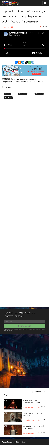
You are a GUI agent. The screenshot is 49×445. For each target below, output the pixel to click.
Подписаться (24, 326)
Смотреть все (39, 391)
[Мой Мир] (22, 62)
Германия (22, 94)
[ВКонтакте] (16, 62)
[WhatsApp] (29, 62)
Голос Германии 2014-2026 (14, 442)
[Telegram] (32, 62)
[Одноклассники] (19, 62)
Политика (39, 94)
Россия (7, 94)
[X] (26, 62)
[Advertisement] (24, 204)
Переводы (8, 98)
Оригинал (7, 87)
